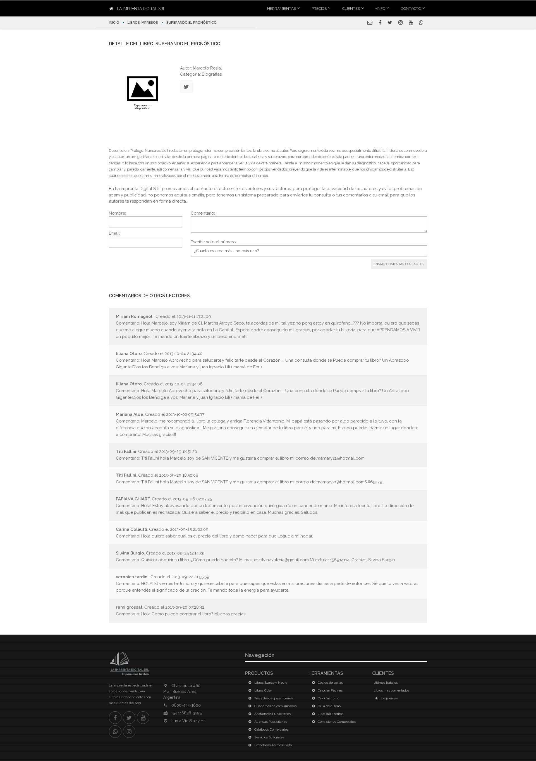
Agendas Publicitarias (270, 722)
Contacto (411, 8)
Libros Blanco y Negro (270, 683)
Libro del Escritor (330, 714)
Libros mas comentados (391, 690)
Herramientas (281, 8)
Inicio (114, 23)
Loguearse (389, 698)
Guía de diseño (329, 706)
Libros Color (262, 690)
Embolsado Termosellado (272, 745)
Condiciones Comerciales (336, 722)
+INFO (380, 8)
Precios (319, 8)
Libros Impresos (143, 23)
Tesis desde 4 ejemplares (273, 698)
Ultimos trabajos (386, 683)
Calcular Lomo (328, 698)
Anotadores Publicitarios (272, 714)
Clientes (351, 8)
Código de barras (330, 683)
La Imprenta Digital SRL (140, 8)
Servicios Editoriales (268, 737)
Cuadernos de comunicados (274, 706)
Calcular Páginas (330, 690)
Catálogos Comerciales (270, 729)
